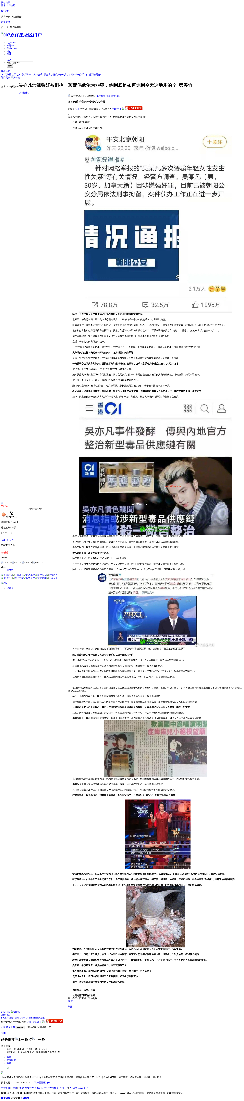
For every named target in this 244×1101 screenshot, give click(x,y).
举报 (70, 1006)
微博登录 (5, 22)
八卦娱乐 (37, 74)
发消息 (10, 588)
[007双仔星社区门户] (21, 34)
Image (11, 1018)
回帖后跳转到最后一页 (39, 1027)
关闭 (3, 1033)
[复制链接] (23, 92)
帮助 (9, 54)
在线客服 (11, 1060)
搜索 (9, 59)
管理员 (4, 506)
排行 (9, 51)
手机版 (21, 1088)
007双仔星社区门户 (10, 74)
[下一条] (38, 1039)
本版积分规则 (8, 1027)
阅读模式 (115, 96)
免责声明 (29, 1088)
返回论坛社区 (41, 1088)
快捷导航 (5, 71)
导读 (12, 48)
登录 (3, 5)
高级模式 (5, 1015)
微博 (9, 1057)
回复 (70, 1001)
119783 (10, 570)
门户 (12, 42)
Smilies (34, 1018)
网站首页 (5, 2)
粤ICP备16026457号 (79, 1088)
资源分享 (26, 74)
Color (5, 1018)
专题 (11, 45)
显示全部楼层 (103, 96)
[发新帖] (15, 77)
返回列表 (5, 77)
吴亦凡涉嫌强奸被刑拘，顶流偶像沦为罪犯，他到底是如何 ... (74, 74)
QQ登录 (5, 11)
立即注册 (10, 5)
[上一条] (22, 1039)
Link (17, 1018)
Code (28, 1018)
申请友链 (5, 1088)
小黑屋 (14, 1088)
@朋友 (41, 1018)
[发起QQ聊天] (4, 583)
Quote (22, 1018)
